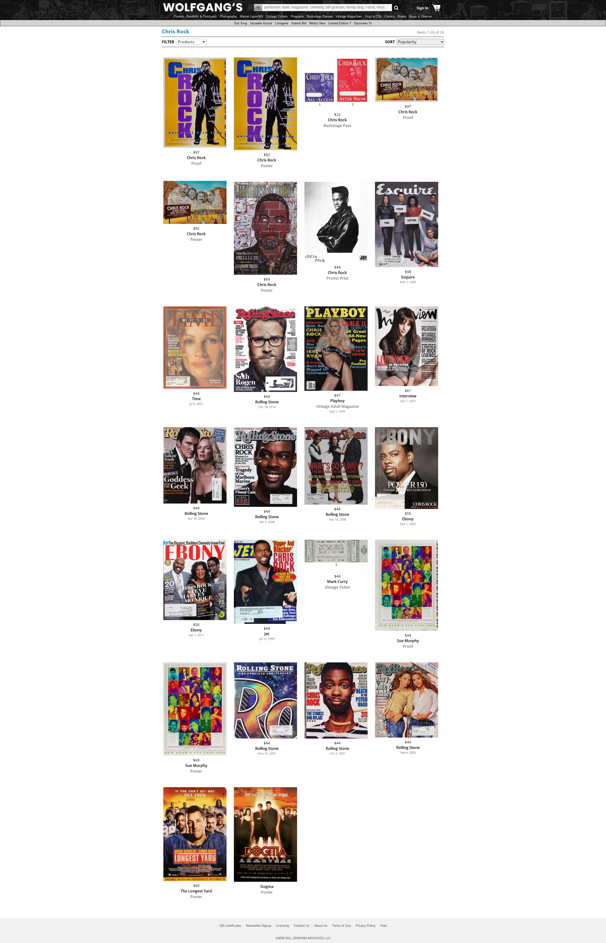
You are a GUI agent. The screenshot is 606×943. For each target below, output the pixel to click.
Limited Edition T (339, 23)
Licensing (282, 925)
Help (383, 925)
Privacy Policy (365, 925)
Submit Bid (298, 23)
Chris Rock (175, 31)
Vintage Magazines (349, 16)
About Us (320, 925)
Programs (297, 16)
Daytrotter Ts (363, 23)
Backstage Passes (320, 16)
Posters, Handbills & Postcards (195, 16)
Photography (228, 16)
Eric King (240, 23)
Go (396, 7)
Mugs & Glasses (420, 16)
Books (402, 16)
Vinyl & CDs (373, 16)
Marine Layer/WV (251, 16)
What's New (317, 23)
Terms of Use (341, 925)
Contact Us (302, 925)
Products (186, 41)
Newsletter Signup (258, 925)
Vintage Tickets (277, 16)
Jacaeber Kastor (261, 23)
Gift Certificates (230, 925)
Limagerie (281, 23)
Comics (389, 16)
